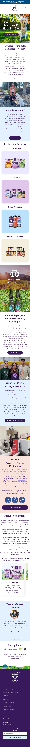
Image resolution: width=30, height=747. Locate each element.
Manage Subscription (9, 689)
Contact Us (6, 719)
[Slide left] (11, 639)
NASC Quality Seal (17, 401)
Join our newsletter (15, 737)
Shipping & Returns (8, 702)
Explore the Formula (15, 507)
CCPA (4, 713)
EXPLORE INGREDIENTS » (15, 283)
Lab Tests (5, 696)
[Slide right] (18, 639)
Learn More (15, 138)
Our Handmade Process (15, 420)
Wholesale (6, 699)
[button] (3, 7)
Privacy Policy (7, 706)
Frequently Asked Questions (11, 692)
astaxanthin (21, 480)
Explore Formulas (10, 34)
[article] (13, 579)
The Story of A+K (15, 352)
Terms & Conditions (8, 709)
